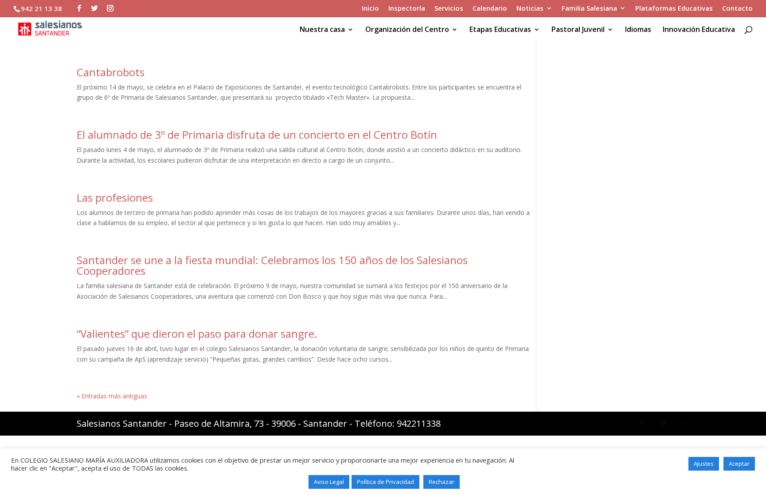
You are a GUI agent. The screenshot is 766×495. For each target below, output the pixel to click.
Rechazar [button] (441, 482)
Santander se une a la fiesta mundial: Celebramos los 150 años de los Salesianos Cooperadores (272, 265)
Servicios (448, 8)
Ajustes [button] (704, 464)
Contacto (737, 8)
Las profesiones (115, 197)
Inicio (370, 8)
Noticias (529, 8)
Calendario (490, 8)
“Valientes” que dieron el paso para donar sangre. (197, 333)
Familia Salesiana (589, 8)
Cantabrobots (111, 72)
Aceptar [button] (739, 464)
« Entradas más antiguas (112, 396)
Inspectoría (406, 8)
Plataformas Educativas (674, 8)
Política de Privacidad (385, 482)
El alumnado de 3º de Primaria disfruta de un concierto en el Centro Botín (257, 134)
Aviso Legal (329, 482)
